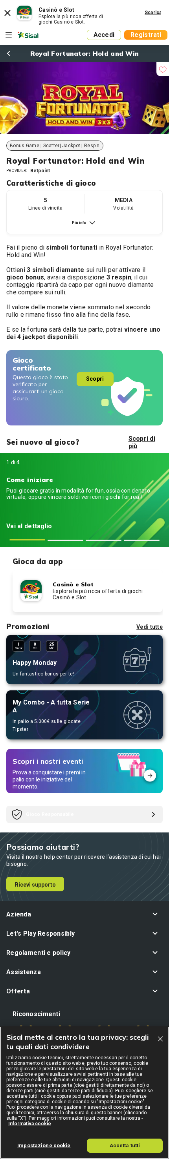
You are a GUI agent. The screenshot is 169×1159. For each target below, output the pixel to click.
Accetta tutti (125, 1145)
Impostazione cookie (43, 1145)
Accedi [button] (104, 34)
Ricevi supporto (35, 885)
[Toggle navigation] (8, 35)
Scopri (95, 379)
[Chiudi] (160, 1039)
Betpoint (40, 170)
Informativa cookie (29, 1123)
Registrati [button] (145, 34)
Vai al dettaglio (29, 526)
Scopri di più (142, 442)
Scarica (153, 12)
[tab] (27, 539)
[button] (84, 914)
